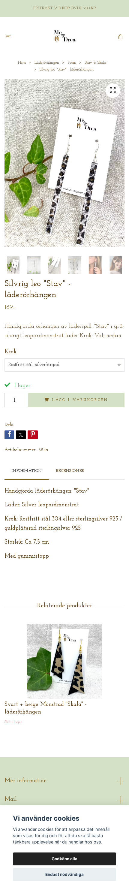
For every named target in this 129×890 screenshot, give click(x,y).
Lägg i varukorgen (80, 400)
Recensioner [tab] (70, 471)
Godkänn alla (64, 858)
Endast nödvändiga (64, 874)
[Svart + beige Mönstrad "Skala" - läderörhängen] (64, 661)
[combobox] (64, 365)
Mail (10, 799)
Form (72, 62)
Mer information (25, 781)
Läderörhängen (46, 62)
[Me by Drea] (64, 36)
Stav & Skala (95, 62)
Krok (10, 352)
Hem (22, 62)
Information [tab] (27, 471)
